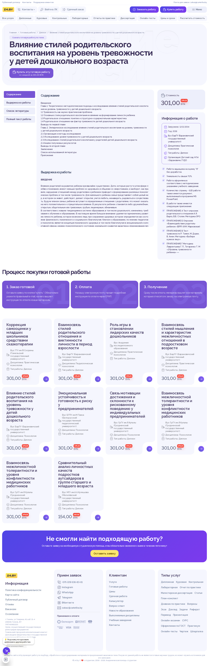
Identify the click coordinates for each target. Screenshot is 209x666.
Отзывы (9, 604)
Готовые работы (118, 586)
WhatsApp (67, 592)
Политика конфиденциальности (23, 590)
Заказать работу (146, 9)
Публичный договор (11, 2)
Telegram (67, 597)
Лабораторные (80, 18)
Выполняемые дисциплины (124, 615)
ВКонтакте (68, 602)
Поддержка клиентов (43, 2)
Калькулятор (116, 601)
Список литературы (17, 111)
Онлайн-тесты (147, 18)
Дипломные (25, 18)
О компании (11, 614)
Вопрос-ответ (117, 606)
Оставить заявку (105, 553)
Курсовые (42, 18)
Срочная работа (118, 596)
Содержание (13, 94)
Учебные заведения (120, 620)
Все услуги (8, 18)
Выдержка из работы (18, 102)
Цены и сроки (168, 18)
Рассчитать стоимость (192, 18)
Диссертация (127, 18)
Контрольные (59, 18)
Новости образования (121, 610)
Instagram (67, 587)
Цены (112, 591)
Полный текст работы (18, 119)
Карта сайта (12, 594)
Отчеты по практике (104, 18)
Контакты (26, 2)
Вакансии (10, 609)
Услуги (113, 582)
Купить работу (175, 9)
